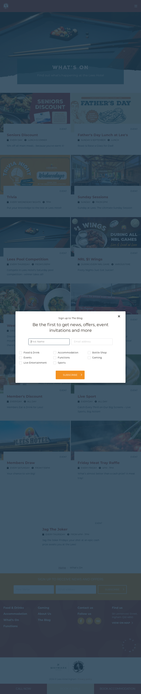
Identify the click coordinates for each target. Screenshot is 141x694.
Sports (62, 362)
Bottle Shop (99, 352)
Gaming (97, 357)
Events (28, 357)
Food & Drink (31, 352)
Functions (64, 357)
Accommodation (68, 352)
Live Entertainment (35, 362)
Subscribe (70, 374)
